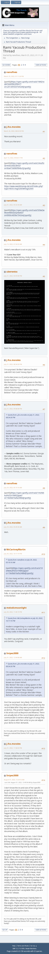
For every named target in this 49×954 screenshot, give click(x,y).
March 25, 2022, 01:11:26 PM (14, 76)
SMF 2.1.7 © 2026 (18, 948)
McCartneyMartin (16, 549)
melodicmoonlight (16, 607)
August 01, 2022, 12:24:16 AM (14, 780)
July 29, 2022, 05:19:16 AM (13, 488)
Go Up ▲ (33, 946)
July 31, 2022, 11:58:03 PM (13, 748)
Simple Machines (30, 948)
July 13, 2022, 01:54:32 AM (13, 244)
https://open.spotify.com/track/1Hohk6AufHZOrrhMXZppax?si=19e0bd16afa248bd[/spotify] (24, 570)
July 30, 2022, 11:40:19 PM (13, 612)
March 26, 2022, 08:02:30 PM (14, 131)
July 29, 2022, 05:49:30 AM (13, 527)
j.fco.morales (13, 126)
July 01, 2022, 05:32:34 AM (13, 205)
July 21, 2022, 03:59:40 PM (13, 276)
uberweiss (11, 271)
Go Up (4, 930)
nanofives (11, 72)
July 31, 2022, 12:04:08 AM (13, 657)
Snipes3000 (12, 653)
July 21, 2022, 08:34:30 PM (13, 364)
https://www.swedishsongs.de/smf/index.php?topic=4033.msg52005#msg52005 (23, 187)
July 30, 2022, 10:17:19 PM (13, 554)
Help (14, 946)
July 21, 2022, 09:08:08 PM (13, 409)
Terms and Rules (23, 946)
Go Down (6, 65)
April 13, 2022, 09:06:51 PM (13, 158)
